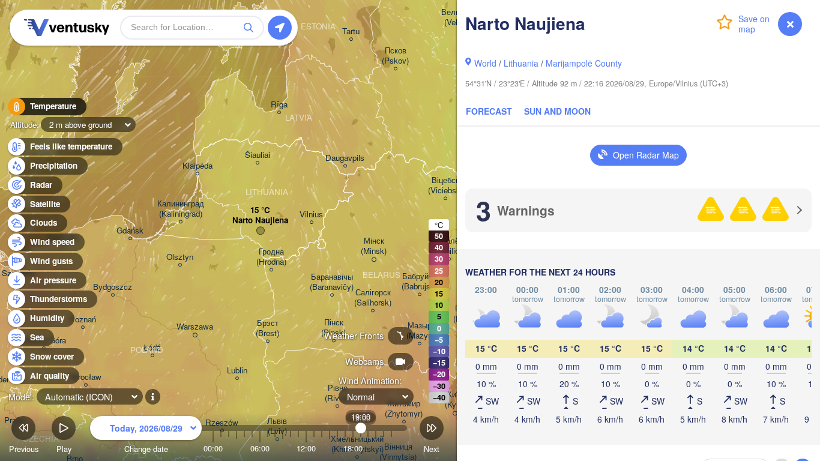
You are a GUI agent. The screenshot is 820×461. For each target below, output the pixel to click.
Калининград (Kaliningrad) (180, 209)
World (485, 63)
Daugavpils (344, 158)
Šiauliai (257, 155)
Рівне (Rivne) (337, 393)
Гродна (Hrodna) (271, 257)
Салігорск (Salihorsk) (372, 298)
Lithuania (521, 63)
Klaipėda (197, 166)
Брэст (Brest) (267, 328)
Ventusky (64, 28)
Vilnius (311, 214)
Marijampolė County (584, 63)
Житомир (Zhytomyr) (404, 409)
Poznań (83, 320)
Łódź (152, 348)
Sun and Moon (557, 111)
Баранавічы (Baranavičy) (332, 282)
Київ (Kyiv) (455, 400)
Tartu (351, 31)
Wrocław (85, 377)
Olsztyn (179, 257)
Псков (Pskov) (395, 56)
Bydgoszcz (112, 287)
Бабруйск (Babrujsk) (419, 281)
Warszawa (194, 327)
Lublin (237, 371)
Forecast (489, 111)
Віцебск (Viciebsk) (445, 185)
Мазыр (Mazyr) (419, 331)
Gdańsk (129, 231)
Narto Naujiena (260, 220)
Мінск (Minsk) (374, 246)
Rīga (279, 105)
